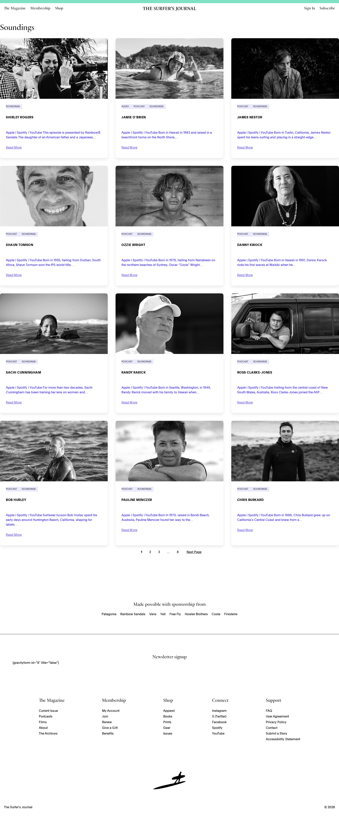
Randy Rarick (133, 372)
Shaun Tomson (19, 245)
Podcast (139, 106)
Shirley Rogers (19, 117)
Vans (152, 614)
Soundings (13, 106)
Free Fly (175, 614)
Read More (14, 147)
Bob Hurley (16, 500)
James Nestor (249, 117)
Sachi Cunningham (23, 372)
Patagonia (109, 614)
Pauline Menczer (136, 500)
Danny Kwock (249, 245)
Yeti (163, 614)
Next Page (194, 552)
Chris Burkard (250, 500)
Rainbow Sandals (132, 614)
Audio (125, 106)
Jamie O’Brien (133, 117)
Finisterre (230, 614)
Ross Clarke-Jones (254, 372)
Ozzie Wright (133, 245)
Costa (216, 614)
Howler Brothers (196, 614)
